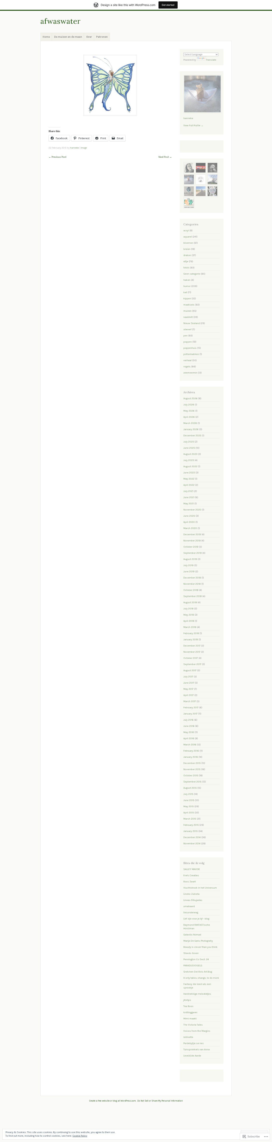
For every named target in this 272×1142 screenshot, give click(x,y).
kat (185, 292)
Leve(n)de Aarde (192, 1055)
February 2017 (191, 707)
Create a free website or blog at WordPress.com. (112, 1101)
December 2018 (192, 577)
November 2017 (191, 651)
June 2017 (188, 682)
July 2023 (188, 460)
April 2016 (188, 738)
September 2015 (192, 781)
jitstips (187, 1000)
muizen (187, 310)
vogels (187, 366)
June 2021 (188, 497)
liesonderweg (190, 912)
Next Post (165, 157)
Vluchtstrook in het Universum (200, 887)
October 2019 (190, 546)
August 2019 (190, 559)
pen (185, 335)
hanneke (74, 148)
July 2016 (188, 719)
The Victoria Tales (193, 1024)
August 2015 (190, 787)
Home (46, 36)
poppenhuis (190, 348)
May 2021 (188, 503)
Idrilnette (188, 1037)
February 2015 (191, 825)
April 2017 (188, 695)
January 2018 (190, 639)
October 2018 (190, 590)
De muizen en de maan (68, 36)
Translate (211, 59)
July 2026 (188, 404)
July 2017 (188, 676)
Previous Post (57, 157)
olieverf (187, 329)
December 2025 (192, 435)
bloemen (188, 242)
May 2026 (189, 410)
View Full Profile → (193, 125)
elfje (185, 261)
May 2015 (188, 806)
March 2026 (190, 423)
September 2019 (192, 553)
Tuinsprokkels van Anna (196, 1049)
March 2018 (189, 627)
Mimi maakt (190, 1018)
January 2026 (191, 429)
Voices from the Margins (196, 1031)
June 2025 (189, 447)
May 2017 (188, 689)
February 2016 (191, 750)
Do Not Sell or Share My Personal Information (160, 1101)
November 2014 (192, 843)
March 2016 (189, 744)
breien (186, 249)
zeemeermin (190, 372)
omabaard (189, 906)
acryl (186, 230)
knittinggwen (190, 1012)
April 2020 (189, 522)
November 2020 (192, 509)
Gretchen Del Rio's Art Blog (197, 971)
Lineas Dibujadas (192, 900)
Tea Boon (188, 1006)
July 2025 (188, 441)
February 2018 (191, 633)
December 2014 (192, 837)
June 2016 (189, 726)
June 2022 (189, 472)
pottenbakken (191, 354)
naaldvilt (188, 317)
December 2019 (192, 534)
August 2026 (190, 398)
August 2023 (190, 454)
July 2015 (188, 794)
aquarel (187, 236)
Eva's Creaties (191, 875)
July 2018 (188, 608)
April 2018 (188, 621)
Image (84, 148)
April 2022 (189, 485)
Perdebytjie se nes (193, 1043)
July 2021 (188, 491)
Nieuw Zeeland (191, 323)
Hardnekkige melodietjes (197, 993)
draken (187, 255)
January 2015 (190, 831)
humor (187, 286)
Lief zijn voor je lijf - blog (196, 918)
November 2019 (192, 540)
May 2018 (188, 614)
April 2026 (189, 417)
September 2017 (192, 664)
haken (186, 280)
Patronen (102, 36)
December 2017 (192, 645)
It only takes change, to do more (201, 977)
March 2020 (190, 528)
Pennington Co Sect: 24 (196, 959)
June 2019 (189, 571)
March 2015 (189, 818)
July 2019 (188, 565)
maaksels (189, 304)
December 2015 (192, 763)
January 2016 (190, 757)
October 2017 (190, 658)
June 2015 (188, 800)
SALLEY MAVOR (191, 869)
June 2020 (189, 515)
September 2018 (192, 596)
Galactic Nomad (192, 934)
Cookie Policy (79, 1135)
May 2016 (188, 732)
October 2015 (190, 775)
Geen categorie (191, 273)
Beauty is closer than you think (200, 947)
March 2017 (189, 701)
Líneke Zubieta (191, 894)
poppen (187, 341)
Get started (168, 4)
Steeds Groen (191, 953)
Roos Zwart (189, 881)
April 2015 (188, 812)
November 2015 (192, 769)
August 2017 (190, 670)
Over (89, 36)
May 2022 (188, 478)
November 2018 (192, 583)
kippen (187, 298)
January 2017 (190, 713)
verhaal (187, 360)
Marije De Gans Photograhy (198, 940)
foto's (186, 267)
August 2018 (190, 602)
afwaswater (60, 21)
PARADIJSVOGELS (192, 965)
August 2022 (190, 466)
